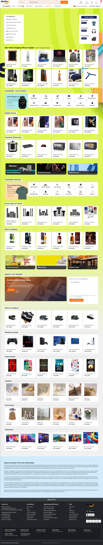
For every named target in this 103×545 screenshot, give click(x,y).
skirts (83, 472)
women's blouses (73, 472)
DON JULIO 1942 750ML (42, 83)
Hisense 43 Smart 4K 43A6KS (27, 446)
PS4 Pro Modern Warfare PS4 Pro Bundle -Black (58, 349)
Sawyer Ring (56, 398)
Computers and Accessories (14, 22)
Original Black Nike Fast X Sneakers (58, 325)
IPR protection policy (31, 514)
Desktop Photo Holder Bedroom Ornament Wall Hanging (11, 64)
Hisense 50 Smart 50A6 (42, 446)
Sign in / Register (96, 6)
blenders (6, 479)
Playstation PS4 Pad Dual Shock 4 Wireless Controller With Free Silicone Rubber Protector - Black (42, 64)
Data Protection (30, 516)
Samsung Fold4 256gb (89, 130)
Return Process (72, 519)
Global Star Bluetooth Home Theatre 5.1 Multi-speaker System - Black (42, 222)
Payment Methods (73, 516)
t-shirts (63, 472)
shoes (88, 471)
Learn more (11, 289)
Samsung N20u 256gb (11, 130)
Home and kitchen (12, 34)
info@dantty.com (6, 514)
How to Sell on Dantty (74, 514)
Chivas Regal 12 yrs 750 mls (89, 246)
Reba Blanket (72, 422)
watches (44, 474)
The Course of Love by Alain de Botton (74, 373)
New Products (29, 6)
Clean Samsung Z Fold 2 (58, 130)
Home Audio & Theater (13, 204)
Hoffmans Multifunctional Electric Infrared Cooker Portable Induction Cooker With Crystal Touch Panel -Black (42, 154)
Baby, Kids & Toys (12, 28)
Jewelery (8, 381)
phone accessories (87, 485)
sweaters (92, 471)
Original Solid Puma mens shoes (27, 325)
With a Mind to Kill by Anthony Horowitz (58, 373)
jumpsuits (87, 472)
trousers (67, 472)
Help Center (71, 506)
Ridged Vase (40, 422)
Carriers (28, 510)
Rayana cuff (87, 398)
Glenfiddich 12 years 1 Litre (11, 246)
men (23, 472)
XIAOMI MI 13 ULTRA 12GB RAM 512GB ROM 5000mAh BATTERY (27, 83)
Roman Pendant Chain (74, 398)
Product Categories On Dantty (50, 517)
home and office (30, 478)
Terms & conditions (31, 512)
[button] (27, 29)
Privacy (13, 542)
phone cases (18, 487)
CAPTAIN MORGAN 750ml (58, 83)
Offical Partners (58, 6)
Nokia (74, 484)
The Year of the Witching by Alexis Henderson (11, 373)
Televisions (10, 40)
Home (13, 6)
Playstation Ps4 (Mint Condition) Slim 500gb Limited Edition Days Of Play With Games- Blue (74, 349)
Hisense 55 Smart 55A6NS (89, 446)
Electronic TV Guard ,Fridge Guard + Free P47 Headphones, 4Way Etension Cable (89, 222)
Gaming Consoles (11, 332)
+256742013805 (6, 517)
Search (65, 2)
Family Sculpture (25, 422)
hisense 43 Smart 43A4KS (11, 446)
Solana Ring (8, 398)
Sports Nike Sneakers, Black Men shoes (11, 325)
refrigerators (88, 478)
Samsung (77, 484)
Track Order (71, 512)
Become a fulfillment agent (50, 514)
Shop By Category (39, 6)
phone (30, 482)
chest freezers (94, 478)
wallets (57, 474)
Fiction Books (10, 357)
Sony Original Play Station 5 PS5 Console (89, 349)
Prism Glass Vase (88, 422)
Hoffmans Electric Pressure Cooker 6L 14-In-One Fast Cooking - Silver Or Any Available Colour (11, 154)
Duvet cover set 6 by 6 (74, 83)
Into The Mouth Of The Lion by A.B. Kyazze (89, 373)
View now (84, 22)
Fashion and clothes (12, 19)
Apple (88, 484)
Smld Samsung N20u (42, 130)
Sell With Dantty (48, 6)
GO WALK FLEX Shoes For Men (89, 325)
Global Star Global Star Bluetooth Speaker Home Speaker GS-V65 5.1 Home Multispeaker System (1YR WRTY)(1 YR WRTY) (11, 221)
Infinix (81, 484)
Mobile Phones (10, 113)
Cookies (17, 542)
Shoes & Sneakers (12, 308)
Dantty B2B (46, 519)
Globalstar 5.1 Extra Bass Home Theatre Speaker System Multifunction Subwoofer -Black (27, 222)
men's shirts (58, 472)
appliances (14, 478)
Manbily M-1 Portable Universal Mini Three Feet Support (89, 83)
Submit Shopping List (76, 300)
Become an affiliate (48, 512)
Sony (90, 484)
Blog (28, 508)
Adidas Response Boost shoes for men (74, 325)
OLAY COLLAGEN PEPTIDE (89, 64)
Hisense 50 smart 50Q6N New (74, 446)
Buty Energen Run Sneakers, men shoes (42, 325)
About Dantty (30, 506)
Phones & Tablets (12, 25)
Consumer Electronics (13, 31)
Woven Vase (9, 422)
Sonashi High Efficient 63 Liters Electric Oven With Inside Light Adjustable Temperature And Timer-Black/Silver (89, 154)
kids (31, 472)
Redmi (97, 484)
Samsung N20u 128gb (27, 130)
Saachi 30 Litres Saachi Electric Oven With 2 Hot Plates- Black (58, 154)
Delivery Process (73, 517)
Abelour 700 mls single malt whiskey (58, 246)
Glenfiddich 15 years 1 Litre (42, 246)
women (26, 472)
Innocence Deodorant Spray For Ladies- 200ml (27, 64)
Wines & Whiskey (11, 229)
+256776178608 (6, 516)
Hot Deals (20, 6)
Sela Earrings (40, 398)
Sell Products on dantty (49, 506)
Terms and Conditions (6, 542)
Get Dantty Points (48, 516)
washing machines (12, 479)
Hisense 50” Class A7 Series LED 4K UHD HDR (58, 446)
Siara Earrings (25, 398)
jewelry (96, 471)
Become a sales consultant (50, 510)
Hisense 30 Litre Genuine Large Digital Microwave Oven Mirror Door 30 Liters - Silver (74, 154)
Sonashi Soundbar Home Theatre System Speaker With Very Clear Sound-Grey (74, 222)
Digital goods (11, 37)
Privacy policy (30, 517)
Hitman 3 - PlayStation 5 (27, 349)
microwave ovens (80, 478)
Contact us (71, 510)
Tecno (84, 484)
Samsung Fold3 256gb (74, 130)
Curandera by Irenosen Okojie (42, 373)
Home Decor (9, 405)
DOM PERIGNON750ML (11, 83)
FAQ (70, 508)
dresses (80, 472)
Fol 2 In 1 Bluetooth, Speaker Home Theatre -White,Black (58, 222)
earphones (24, 487)
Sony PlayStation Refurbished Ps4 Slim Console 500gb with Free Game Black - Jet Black (42, 349)
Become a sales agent (49, 508)
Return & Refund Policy (32, 519)
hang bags (53, 474)
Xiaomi (93, 484)
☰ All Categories (6, 6)
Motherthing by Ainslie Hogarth (27, 373)
